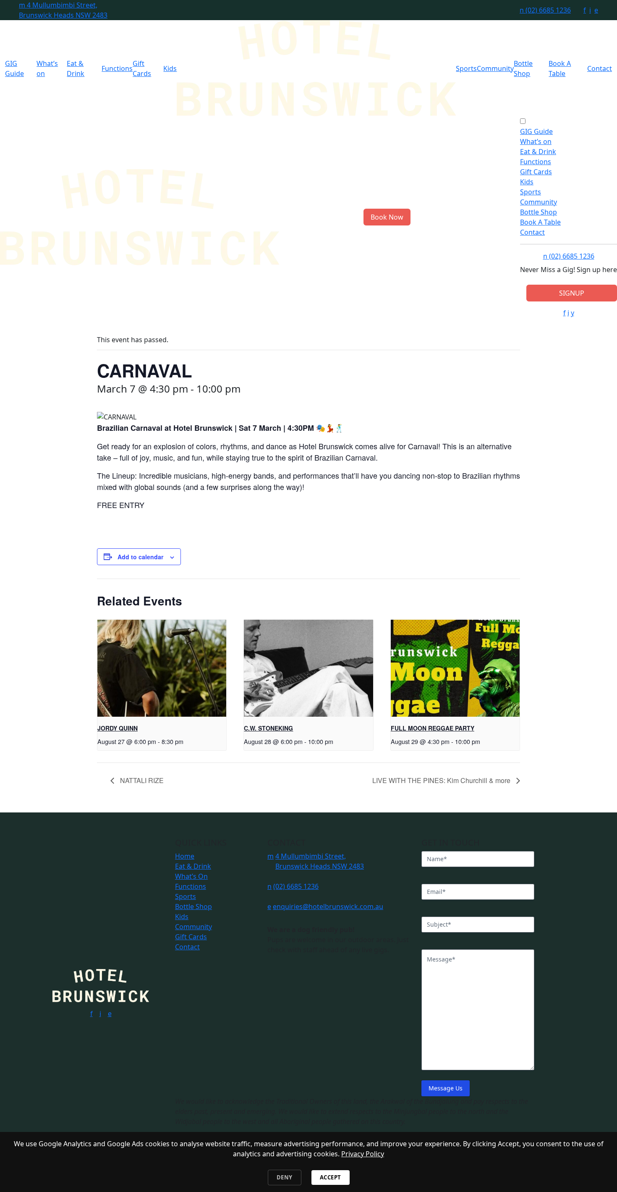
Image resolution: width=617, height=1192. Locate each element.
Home (184, 856)
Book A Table (540, 222)
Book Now (387, 217)
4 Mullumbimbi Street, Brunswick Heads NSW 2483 (63, 10)
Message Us (446, 1088)
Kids (170, 68)
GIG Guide (536, 131)
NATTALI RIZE (141, 780)
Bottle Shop (538, 212)
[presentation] (161, 668)
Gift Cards (536, 171)
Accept (330, 1177)
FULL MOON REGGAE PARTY (432, 728)
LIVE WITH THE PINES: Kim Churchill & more (442, 780)
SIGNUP (571, 293)
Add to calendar (140, 557)
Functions (117, 68)
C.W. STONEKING (268, 728)
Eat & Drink (538, 151)
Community (495, 68)
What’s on (536, 141)
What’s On (191, 876)
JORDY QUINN (117, 728)
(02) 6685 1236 (545, 10)
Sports (466, 68)
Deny (285, 1177)
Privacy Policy (362, 1153)
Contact (599, 68)
